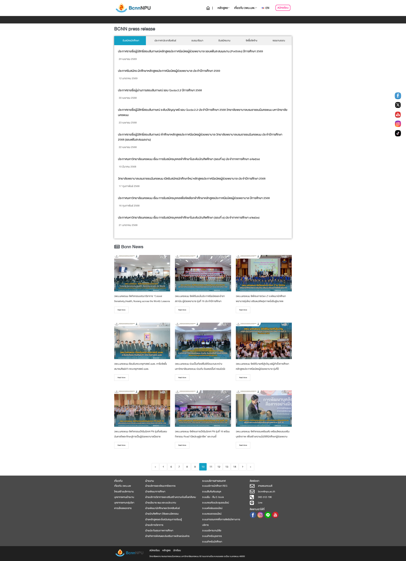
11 (211, 467)
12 (218, 467)
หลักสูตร (223, 8)
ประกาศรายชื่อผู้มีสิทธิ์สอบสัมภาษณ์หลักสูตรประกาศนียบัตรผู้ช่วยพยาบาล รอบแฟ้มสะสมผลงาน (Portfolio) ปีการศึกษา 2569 (190, 51)
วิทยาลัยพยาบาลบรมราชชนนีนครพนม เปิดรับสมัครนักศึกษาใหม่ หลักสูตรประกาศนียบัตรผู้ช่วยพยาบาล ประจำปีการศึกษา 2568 (191, 178)
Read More (121, 310)
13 (226, 467)
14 (234, 467)
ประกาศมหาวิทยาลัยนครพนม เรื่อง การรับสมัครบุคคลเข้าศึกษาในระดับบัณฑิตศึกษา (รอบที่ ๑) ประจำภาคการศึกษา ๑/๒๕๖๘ (188, 217)
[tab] (130, 40)
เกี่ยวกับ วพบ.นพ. (244, 8)
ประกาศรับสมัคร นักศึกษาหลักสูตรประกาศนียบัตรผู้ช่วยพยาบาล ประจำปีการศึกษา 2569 (169, 71)
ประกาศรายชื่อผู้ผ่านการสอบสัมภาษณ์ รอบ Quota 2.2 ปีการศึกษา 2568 (160, 90)
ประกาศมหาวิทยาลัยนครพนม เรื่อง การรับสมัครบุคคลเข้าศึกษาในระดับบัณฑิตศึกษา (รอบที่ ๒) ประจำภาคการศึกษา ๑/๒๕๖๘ (189, 159)
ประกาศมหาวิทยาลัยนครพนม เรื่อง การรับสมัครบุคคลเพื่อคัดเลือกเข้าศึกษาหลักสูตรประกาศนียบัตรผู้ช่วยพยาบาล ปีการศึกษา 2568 (194, 198)
